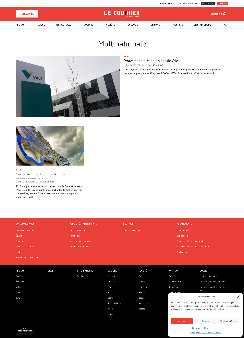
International (85, 271)
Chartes (19, 241)
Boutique (128, 224)
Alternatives (144, 303)
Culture (112, 271)
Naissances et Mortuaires (80, 241)
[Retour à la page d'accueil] (122, 14)
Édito (171, 276)
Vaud (126, 57)
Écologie (142, 282)
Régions (20, 271)
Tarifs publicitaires (77, 230)
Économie (143, 287)
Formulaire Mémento (78, 247)
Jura (18, 298)
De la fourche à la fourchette (213, 282)
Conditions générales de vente (190, 241)
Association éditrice (24, 230)
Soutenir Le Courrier (25, 247)
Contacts (20, 252)
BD (109, 293)
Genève (19, 276)
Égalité (142, 276)
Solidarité (81, 276)
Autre (19, 170)
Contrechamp (175, 282)
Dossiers (205, 271)
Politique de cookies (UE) (27, 258)
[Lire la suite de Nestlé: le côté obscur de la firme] (50, 146)
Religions (143, 298)
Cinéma (111, 276)
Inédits (111, 309)
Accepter (182, 321)
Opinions (174, 271)
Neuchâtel (20, 282)
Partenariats (74, 236)
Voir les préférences (229, 321)
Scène (110, 298)
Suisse (50, 271)
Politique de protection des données (205, 332)
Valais (18, 287)
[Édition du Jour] (203, 23)
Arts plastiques (114, 303)
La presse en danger (209, 276)
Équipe (19, 236)
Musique (111, 282)
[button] (238, 296)
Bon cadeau (182, 236)
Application (182, 252)
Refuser (205, 321)
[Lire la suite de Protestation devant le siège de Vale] (68, 86)
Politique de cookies (199, 328)
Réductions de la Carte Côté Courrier (193, 247)
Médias (142, 309)
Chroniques (174, 287)
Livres (110, 287)
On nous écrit (175, 293)
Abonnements (183, 230)
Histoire (142, 293)
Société (143, 271)
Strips (110, 314)
